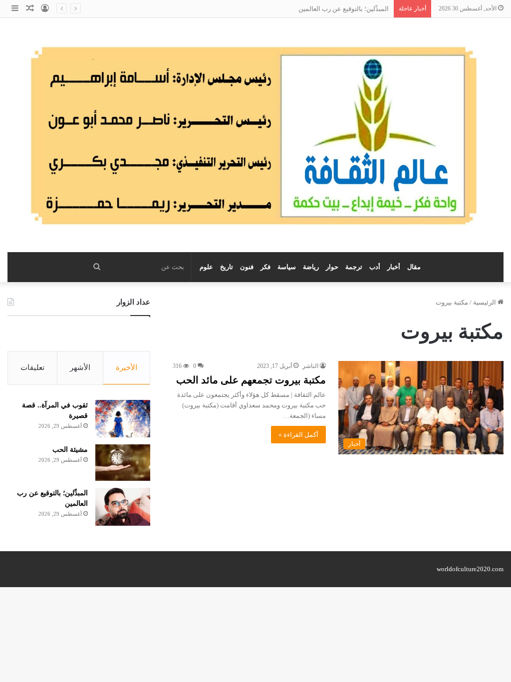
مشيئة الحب (70, 449)
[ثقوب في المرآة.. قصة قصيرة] (122, 418)
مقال (414, 267)
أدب (374, 267)
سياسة (286, 267)
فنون (247, 267)
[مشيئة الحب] (122, 462)
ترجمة (353, 267)
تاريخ (226, 267)
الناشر (310, 365)
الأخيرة (126, 367)
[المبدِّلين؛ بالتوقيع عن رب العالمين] (122, 507)
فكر (265, 267)
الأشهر (80, 367)
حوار (332, 267)
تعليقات (32, 367)
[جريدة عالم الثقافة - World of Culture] (255, 135)
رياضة (311, 267)
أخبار (393, 267)
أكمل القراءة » (298, 434)
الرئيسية (485, 302)
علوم (206, 267)
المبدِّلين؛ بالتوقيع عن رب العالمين (343, 8)
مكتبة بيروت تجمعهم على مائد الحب (251, 379)
